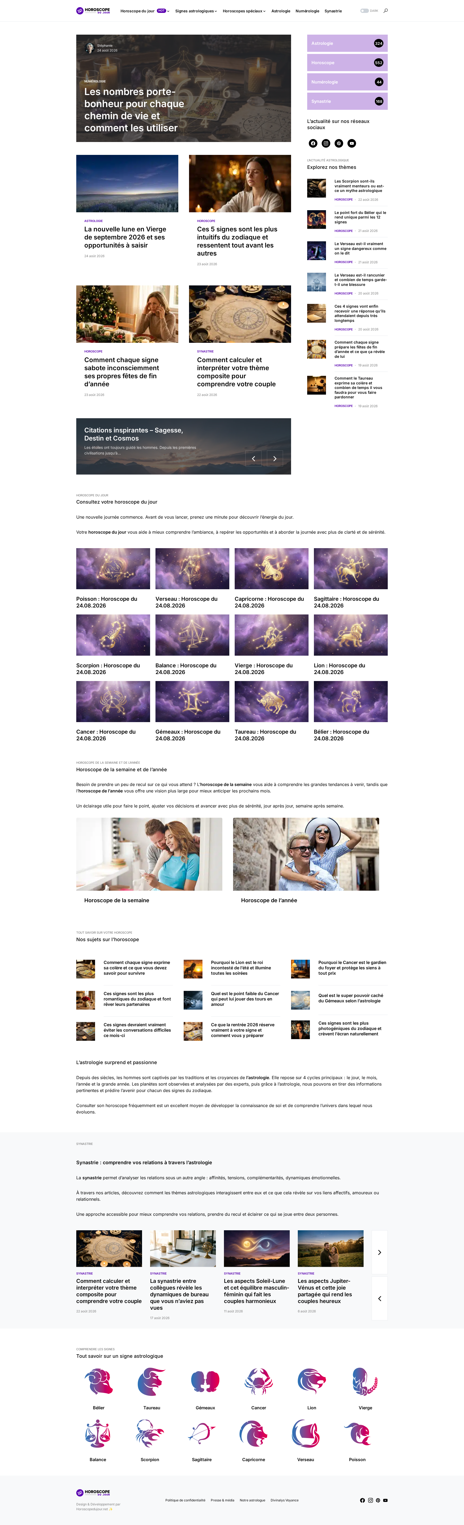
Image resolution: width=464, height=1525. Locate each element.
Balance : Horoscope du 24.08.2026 (185, 668)
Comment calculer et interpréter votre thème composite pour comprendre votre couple (236, 372)
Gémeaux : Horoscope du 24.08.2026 (187, 735)
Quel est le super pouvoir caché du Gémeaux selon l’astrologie (350, 998)
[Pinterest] (339, 143)
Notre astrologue (252, 1500)
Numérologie (95, 81)
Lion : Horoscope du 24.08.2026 (339, 668)
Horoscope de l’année (269, 900)
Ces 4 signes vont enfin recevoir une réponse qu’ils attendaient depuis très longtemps (360, 313)
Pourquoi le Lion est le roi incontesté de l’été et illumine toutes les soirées (241, 968)
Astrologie (93, 221)
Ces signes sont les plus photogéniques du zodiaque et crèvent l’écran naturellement (350, 1028)
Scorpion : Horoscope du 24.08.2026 (108, 668)
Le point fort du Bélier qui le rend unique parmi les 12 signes (360, 217)
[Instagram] (326, 143)
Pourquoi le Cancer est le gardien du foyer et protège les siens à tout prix (352, 968)
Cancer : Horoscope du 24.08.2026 (106, 735)
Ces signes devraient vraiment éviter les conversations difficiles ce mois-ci (137, 1030)
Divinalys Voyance (285, 1500)
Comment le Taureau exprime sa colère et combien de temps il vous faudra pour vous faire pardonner (358, 387)
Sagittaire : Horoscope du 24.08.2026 (346, 602)
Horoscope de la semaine (116, 900)
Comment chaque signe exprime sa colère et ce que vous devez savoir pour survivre (137, 968)
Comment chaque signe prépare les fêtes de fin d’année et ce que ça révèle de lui (360, 349)
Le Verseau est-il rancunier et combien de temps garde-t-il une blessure (361, 280)
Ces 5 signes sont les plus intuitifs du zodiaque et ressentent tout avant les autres (237, 241)
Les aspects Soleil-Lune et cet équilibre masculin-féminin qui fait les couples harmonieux (256, 1291)
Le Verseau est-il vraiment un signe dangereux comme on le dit (360, 248)
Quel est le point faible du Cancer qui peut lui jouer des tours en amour (245, 999)
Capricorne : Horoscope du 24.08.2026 (269, 602)
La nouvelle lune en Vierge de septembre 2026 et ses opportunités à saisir (125, 237)
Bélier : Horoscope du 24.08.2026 (341, 735)
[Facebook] (313, 143)
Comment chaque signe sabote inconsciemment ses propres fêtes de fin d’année (121, 372)
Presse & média (222, 1500)
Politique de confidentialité (185, 1500)
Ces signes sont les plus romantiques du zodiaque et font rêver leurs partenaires (137, 999)
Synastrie (205, 351)
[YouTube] (352, 143)
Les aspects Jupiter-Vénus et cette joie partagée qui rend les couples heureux (325, 1291)
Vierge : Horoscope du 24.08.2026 (264, 668)
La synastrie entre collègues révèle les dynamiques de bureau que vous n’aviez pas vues (179, 1294)
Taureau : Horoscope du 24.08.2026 (265, 735)
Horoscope (206, 221)
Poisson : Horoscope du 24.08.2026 (106, 602)
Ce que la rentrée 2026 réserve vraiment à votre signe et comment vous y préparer (242, 1030)
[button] (368, 11)
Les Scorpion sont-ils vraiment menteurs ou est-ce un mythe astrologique (359, 186)
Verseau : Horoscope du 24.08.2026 (186, 602)
